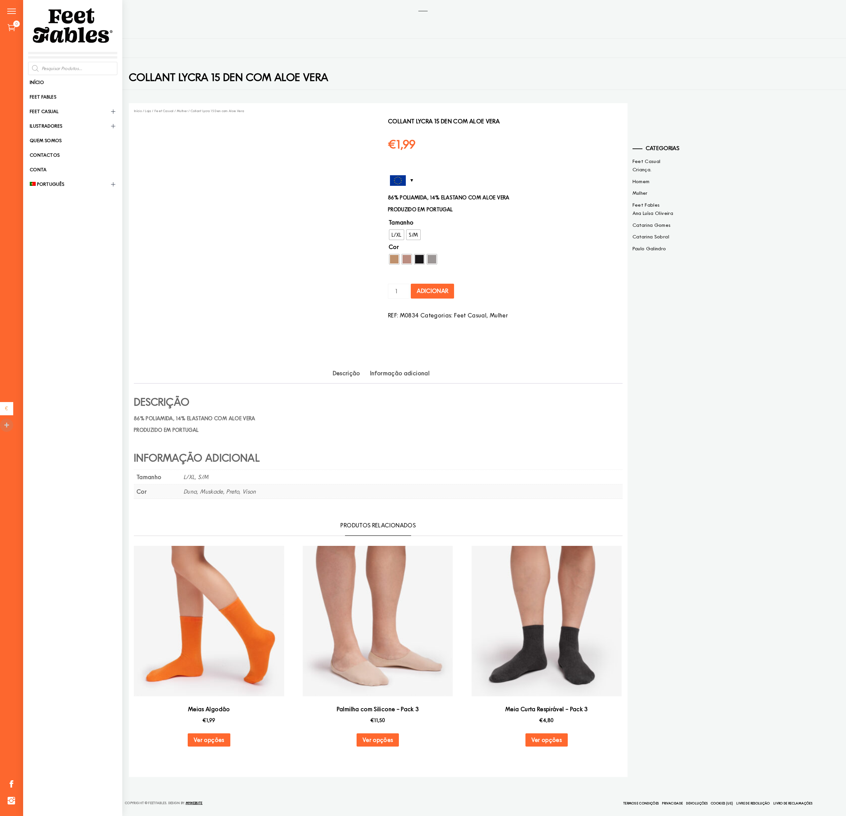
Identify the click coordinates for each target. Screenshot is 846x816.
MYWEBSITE (194, 802)
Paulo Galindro (649, 249)
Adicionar (432, 291)
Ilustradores (46, 126)
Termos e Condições (641, 803)
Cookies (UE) (722, 803)
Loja (148, 110)
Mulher (182, 110)
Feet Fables (43, 97)
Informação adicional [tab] (400, 373)
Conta (38, 169)
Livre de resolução (753, 803)
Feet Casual (44, 111)
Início (37, 82)
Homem (641, 181)
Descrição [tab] (346, 373)
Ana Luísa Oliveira (653, 213)
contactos (44, 155)
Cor (394, 247)
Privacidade (672, 803)
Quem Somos (46, 140)
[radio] (396, 235)
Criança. (642, 170)
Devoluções (697, 803)
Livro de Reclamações (792, 803)
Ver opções (209, 740)
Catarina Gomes (652, 225)
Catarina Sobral (651, 237)
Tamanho (401, 222)
